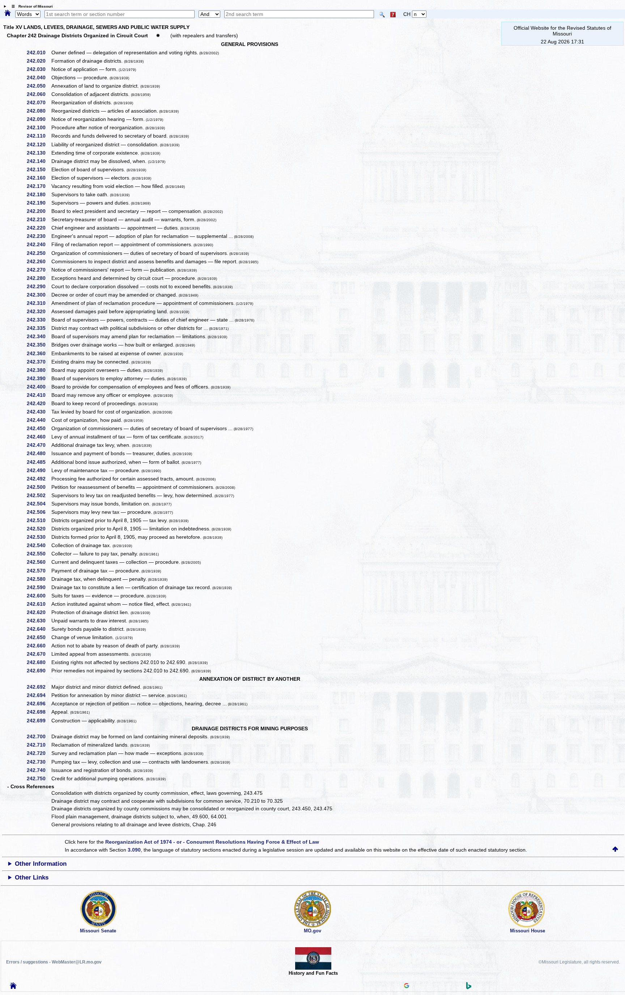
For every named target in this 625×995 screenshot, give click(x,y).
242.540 (39, 545)
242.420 (39, 403)
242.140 (39, 161)
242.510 (39, 520)
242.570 (39, 571)
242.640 (39, 629)
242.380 (39, 370)
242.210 (39, 219)
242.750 (39, 778)
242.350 (39, 345)
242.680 (39, 662)
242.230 (39, 236)
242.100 (39, 127)
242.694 (39, 695)
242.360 (39, 353)
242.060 (39, 94)
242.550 (39, 554)
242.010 (39, 52)
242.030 (39, 69)
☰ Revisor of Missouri (30, 6)
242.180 (39, 194)
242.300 (39, 295)
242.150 (39, 169)
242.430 (39, 412)
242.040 (39, 77)
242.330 (39, 320)
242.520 (39, 529)
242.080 (39, 111)
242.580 (39, 579)
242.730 (39, 762)
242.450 (39, 428)
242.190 (39, 203)
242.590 (39, 587)
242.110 (39, 136)
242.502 (39, 495)
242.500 (39, 487)
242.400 (39, 387)
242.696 (39, 703)
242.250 (39, 253)
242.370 (39, 362)
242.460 (39, 437)
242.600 (39, 596)
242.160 (39, 178)
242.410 (39, 395)
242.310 (39, 303)
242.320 (39, 311)
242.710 (39, 745)
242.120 (39, 144)
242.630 (39, 621)
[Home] (7, 13)
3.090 (134, 850)
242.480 (39, 453)
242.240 (39, 244)
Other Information (41, 863)
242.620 (39, 612)
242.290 (39, 286)
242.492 (39, 479)
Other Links (31, 877)
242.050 (39, 86)
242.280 (39, 278)
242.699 (39, 720)
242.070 (39, 102)
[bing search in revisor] (468, 987)
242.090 (39, 119)
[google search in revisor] (406, 986)
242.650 (39, 637)
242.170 (39, 186)
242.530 (39, 537)
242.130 (39, 153)
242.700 (39, 736)
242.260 (39, 261)
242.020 (39, 61)
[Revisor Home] (13, 987)
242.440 (39, 420)
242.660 (39, 645)
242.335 (39, 328)
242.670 (39, 654)
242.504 (39, 504)
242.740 (39, 770)
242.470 (39, 445)
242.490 (39, 470)
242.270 (39, 270)
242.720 (39, 753)
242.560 (39, 562)
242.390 (39, 378)
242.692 (39, 687)
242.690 (39, 670)
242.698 (39, 712)
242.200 (39, 211)
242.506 (39, 512)
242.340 (39, 336)
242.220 (39, 228)
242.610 (39, 604)
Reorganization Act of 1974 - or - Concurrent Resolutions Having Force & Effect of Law (212, 842)
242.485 (39, 462)
